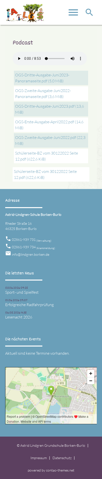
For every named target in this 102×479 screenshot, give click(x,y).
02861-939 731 (31, 239)
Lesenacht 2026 (18, 317)
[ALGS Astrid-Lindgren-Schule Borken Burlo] (25, 15)
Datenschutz (62, 458)
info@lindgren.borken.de (30, 254)
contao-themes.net (60, 470)
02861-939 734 (33, 247)
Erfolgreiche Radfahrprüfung (29, 305)
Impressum (38, 458)
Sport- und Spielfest (22, 292)
